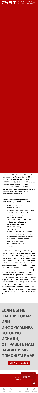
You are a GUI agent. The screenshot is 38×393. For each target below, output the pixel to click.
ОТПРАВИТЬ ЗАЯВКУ (19, 363)
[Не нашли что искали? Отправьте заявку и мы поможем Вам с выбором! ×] (33, 383)
